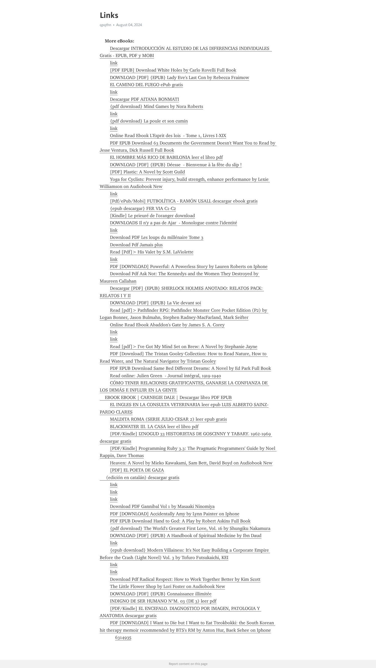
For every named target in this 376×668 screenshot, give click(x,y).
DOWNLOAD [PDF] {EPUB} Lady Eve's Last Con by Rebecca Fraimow (179, 77)
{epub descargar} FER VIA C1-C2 (143, 208)
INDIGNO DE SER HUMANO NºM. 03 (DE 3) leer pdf (163, 601)
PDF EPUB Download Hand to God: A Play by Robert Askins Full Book (180, 521)
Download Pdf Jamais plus (136, 245)
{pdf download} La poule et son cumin (149, 121)
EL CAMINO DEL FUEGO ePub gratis (146, 84)
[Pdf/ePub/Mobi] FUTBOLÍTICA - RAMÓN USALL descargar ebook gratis (184, 201)
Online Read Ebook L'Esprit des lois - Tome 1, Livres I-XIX (168, 135)
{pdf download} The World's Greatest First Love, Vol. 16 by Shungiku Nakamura (190, 528)
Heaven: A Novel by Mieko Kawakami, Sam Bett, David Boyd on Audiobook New (191, 463)
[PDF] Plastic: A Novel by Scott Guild (147, 172)
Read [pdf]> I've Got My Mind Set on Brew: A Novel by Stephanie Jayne (183, 346)
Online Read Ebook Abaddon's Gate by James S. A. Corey (167, 325)
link (113, 63)
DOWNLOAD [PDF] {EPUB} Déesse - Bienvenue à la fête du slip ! (176, 165)
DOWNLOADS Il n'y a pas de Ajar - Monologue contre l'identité (173, 223)
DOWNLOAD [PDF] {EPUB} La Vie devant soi (155, 303)
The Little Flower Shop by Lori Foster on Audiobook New (167, 586)
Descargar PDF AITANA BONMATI (144, 99)
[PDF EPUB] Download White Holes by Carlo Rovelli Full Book (173, 70)
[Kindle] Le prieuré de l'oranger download (152, 215)
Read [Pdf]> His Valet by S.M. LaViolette (151, 252)
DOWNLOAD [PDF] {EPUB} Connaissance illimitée (161, 594)
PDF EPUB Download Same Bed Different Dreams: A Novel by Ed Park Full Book (190, 368)
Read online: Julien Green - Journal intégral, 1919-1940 (165, 375)
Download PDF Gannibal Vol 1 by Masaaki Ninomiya (162, 506)
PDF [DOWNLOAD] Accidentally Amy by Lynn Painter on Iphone (174, 514)
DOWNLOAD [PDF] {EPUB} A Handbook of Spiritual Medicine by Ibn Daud (185, 535)
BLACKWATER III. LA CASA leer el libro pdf (154, 426)
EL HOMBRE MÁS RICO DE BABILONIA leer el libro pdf (166, 157)
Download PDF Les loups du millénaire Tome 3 (156, 237)
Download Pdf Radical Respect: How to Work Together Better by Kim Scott (185, 579)
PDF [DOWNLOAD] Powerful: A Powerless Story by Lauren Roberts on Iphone (189, 266)
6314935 (123, 637)
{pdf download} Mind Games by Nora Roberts (156, 106)
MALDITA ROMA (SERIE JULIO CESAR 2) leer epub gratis (168, 419)
